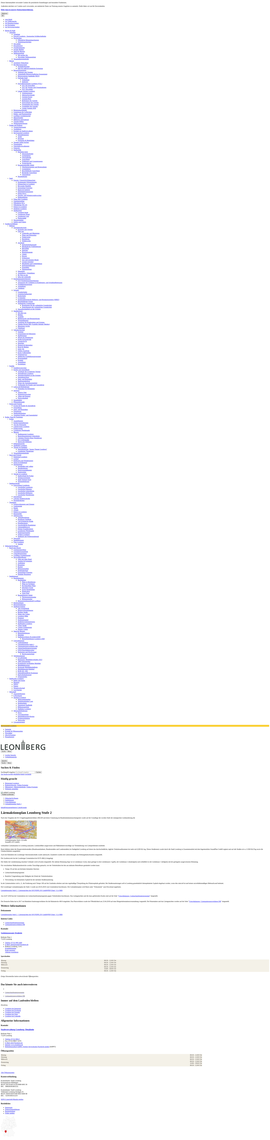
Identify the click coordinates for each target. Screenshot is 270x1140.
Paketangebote (27, 269)
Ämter (20, 137)
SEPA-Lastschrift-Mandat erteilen (12, 1099)
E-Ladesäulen (22, 658)
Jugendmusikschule (20, 228)
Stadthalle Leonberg (20, 445)
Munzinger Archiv (24, 326)
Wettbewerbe (26, 241)
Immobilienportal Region (26, 716)
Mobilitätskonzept (24, 665)
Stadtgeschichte (14, 483)
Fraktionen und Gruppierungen (32, 161)
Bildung (12, 226)
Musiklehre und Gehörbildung (32, 264)
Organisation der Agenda (30, 104)
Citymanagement (19, 722)
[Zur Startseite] (45, 749)
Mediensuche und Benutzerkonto (29, 318)
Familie (11, 366)
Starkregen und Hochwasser (27, 652)
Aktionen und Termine (25, 72)
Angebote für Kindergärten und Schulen (31, 322)
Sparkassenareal (23, 620)
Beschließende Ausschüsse (31, 171)
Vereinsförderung (23, 481)
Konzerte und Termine (25, 229)
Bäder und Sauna (19, 680)
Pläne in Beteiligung (28, 582)
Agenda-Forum (27, 97)
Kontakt (20, 360)
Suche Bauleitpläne (28, 589)
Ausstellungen (18, 421)
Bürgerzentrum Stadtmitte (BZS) (28, 76)
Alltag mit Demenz (24, 396)
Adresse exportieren (11, 952)
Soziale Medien (19, 49)
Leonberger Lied (23, 216)
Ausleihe (21, 317)
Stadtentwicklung (19, 606)
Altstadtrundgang (23, 517)
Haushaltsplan (22, 176)
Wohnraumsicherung (20, 123)
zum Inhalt (8, 19)
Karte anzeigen (10, 950)
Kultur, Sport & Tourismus (14, 417)
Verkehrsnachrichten (24, 42)
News (20, 713)
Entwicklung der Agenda (30, 102)
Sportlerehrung (23, 468)
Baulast (20, 567)
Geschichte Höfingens (25, 493)
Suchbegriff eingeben (8, 772)
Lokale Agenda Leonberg (26, 91)
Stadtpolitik (17, 150)
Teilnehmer (25, 80)
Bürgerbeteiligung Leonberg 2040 (33, 639)
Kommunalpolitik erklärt (26, 165)
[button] (16, 830)
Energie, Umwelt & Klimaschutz (24, 180)
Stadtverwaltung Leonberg (17, 1029)
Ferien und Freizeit (15, 404)
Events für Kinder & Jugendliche (24, 406)
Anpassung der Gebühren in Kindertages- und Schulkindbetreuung (40, 282)
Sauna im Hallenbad (20, 462)
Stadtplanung (13, 576)
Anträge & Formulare (25, 561)
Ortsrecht (17, 148)
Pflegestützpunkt (19, 402)
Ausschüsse (26, 159)
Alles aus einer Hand (25, 559)
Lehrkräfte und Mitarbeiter (31, 233)
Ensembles (25, 267)
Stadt (11, 178)
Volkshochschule (19, 330)
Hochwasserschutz (28, 654)
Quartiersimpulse (19, 48)
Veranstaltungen (23, 320)
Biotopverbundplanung (25, 610)
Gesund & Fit (22, 341)
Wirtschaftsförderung (20, 711)
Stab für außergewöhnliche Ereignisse (30, 68)
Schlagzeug (26, 258)
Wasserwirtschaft (19, 688)
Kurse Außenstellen (24, 353)
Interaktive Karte (27, 588)
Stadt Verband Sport (24, 480)
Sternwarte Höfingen (25, 442)
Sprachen (21, 343)
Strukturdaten (22, 703)
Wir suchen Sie (23, 55)
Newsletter (17, 44)
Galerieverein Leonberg (21, 426)
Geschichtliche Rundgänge (27, 525)
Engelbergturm (23, 523)
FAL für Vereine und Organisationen (34, 87)
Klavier (24, 256)
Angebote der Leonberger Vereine (29, 372)
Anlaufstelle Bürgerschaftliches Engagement (32, 74)
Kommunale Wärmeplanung (27, 182)
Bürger (11, 61)
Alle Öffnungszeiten (7, 1072)
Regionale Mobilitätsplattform (28, 667)
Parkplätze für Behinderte (26, 389)
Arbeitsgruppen (27, 93)
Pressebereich (18, 46)
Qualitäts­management (25, 284)
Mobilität (21, 635)
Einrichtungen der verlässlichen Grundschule (37, 307)
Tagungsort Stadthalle (25, 705)
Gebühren (21, 288)
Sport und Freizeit (15, 455)
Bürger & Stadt (10, 30)
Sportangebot (18, 464)
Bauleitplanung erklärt (25, 595)
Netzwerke (21, 720)
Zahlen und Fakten (20, 222)
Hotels (16, 508)
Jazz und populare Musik (30, 260)
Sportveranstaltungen (25, 470)
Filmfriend (21, 328)
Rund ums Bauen (15, 548)
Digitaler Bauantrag (24, 574)
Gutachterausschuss (20, 553)
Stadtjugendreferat (24, 381)
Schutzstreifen (22, 677)
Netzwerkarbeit (23, 398)
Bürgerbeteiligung (20, 605)
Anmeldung (22, 286)
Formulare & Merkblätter (26, 140)
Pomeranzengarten (24, 533)
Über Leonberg (19, 542)
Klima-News (22, 193)
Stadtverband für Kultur (26, 476)
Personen (21, 138)
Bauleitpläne (22, 580)
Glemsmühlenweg (24, 527)
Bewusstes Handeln (24, 186)
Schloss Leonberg (24, 534)
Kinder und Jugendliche (21, 370)
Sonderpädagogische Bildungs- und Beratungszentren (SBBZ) (38, 300)
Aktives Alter (22, 392)
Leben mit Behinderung (21, 387)
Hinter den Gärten (24, 614)
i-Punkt (16, 510)
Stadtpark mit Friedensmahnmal (28, 536)
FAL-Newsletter (27, 89)
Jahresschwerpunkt (28, 95)
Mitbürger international (21, 120)
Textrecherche (26, 163)
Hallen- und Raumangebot (22, 114)
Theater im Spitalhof (20, 447)
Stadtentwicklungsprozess (26, 622)
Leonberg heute (23, 212)
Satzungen (21, 271)
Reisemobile (18, 514)
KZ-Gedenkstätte (23, 440)
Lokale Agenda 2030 (29, 108)
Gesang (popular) (28, 262)
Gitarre (24, 254)
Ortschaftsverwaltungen (21, 146)
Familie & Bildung (11, 224)
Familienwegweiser (20, 368)
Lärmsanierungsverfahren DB (28, 646)
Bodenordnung (19, 603)
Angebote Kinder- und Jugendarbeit (25, 415)
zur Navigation (10, 25)
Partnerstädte (22, 218)
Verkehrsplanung (19, 656)
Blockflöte (25, 248)
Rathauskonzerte (19, 444)
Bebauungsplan (27, 599)
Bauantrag (21, 565)
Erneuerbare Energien (25, 188)
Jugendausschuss (23, 377)
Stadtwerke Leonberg (16, 678)
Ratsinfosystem (23, 152)
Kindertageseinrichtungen (22, 279)
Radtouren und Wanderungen (23, 461)
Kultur (11, 419)
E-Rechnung (18, 696)
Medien (20, 315)
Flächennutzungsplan (29, 597)
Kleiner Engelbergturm (25, 529)
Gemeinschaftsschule (25, 294)
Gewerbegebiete (23, 714)
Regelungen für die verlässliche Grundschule (37, 305)
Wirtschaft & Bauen (11, 546)
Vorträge (20, 332)
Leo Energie (18, 690)
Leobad (16, 459)
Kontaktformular (10, 948)
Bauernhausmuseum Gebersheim (29, 436)
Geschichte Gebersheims (26, 491)
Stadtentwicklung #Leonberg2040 (29, 637)
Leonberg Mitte (23, 616)
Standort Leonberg (20, 697)
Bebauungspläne (23, 569)
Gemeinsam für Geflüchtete (23, 112)
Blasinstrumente (27, 252)
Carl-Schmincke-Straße (25, 521)
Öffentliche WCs (19, 203)
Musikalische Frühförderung (31, 246)
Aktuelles (12, 32)
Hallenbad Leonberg (20, 457)
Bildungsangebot (23, 707)
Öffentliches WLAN (20, 205)
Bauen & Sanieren (24, 190)
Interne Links (16, 807)
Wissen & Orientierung (25, 337)
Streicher (25, 250)
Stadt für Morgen (19, 51)
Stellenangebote (19, 53)
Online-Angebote (23, 351)
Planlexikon (26, 591)
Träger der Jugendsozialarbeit (27, 383)
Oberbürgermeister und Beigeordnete (34, 167)
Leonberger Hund (24, 214)
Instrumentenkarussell (29, 245)
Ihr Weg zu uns (23, 275)
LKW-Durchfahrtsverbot (26, 650)
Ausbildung (17, 129)
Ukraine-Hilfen (19, 121)
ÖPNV (16, 684)
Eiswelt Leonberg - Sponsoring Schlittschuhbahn (30, 36)
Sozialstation (18, 400)
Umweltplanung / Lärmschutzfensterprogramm (134, 896)
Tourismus (12, 502)
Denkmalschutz (23, 570)
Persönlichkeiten (19, 500)
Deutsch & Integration (25, 345)
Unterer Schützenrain (25, 627)
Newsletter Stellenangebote (27, 57)
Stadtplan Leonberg (20, 209)
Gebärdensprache (11, 757)
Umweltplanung (19, 641)
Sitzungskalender (27, 154)
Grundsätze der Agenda (30, 106)
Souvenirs (17, 538)
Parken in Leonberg (20, 207)
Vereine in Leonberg (20, 474)
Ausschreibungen (19, 694)
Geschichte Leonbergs (25, 487)
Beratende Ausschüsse (29, 173)
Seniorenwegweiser (24, 394)
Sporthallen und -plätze (25, 466)
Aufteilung (21, 563)
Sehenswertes (18, 516)
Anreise (20, 544)
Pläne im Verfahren (28, 584)
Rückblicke (26, 239)
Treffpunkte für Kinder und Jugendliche (31, 385)
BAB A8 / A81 (23, 671)
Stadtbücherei (18, 311)
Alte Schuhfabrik (23, 608)
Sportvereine (22, 472)
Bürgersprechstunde (20, 110)
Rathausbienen (23, 197)
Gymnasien (21, 298)
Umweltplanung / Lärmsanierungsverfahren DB (205, 901)
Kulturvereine (18, 428)
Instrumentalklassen (28, 265)
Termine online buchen (21, 142)
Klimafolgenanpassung (25, 192)
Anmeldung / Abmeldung (26, 273)
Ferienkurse (17, 411)
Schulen (16, 290)
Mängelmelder (18, 118)
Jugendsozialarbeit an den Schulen (29, 309)
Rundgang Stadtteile (24, 519)
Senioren (16, 390)
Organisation (18, 144)
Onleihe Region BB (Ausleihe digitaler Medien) (34, 324)
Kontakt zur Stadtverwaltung (23, 131)
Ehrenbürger (18, 497)
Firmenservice (22, 354)
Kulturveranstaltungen (21, 423)
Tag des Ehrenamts (20, 425)
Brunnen (16, 682)
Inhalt (3, 807)
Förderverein (26, 237)
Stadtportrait (18, 210)
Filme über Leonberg (21, 199)
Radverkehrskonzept (24, 675)
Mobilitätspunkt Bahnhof (26, 669)
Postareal (21, 618)
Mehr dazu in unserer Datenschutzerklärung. (17, 10)
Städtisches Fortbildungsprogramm (29, 356)
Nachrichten (18, 38)
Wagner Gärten (23, 629)
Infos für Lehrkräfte (24, 277)
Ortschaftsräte (26, 157)
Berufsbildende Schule (25, 301)
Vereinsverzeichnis (24, 478)
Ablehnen (4, 13)
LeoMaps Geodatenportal (22, 116)
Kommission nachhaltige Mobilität (29, 663)
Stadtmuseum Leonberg (26, 434)
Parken (16, 686)
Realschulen (22, 296)
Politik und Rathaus (15, 125)
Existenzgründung (24, 718)
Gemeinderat (26, 156)
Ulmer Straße (22, 625)
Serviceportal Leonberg (21, 133)
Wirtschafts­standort (24, 699)
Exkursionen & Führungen (27, 334)
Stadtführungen (19, 540)
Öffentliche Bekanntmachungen (28, 40)
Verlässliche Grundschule (26, 303)
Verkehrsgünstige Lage (25, 701)
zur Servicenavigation (12, 27)
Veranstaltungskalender (21, 59)
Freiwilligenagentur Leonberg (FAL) (30, 84)
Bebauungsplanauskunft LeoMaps (29, 601)
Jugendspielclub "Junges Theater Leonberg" (32, 449)
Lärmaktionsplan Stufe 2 (26, 644)
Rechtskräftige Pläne (29, 586)
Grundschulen (22, 292)
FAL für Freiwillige (28, 85)
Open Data (25, 593)
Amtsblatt (17, 34)
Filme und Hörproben (29, 235)
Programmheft (22, 358)
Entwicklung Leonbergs (22, 485)
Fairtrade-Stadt (23, 78)
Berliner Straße (23, 612)
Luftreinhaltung (23, 642)
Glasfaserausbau (19, 201)
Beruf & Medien (23, 347)
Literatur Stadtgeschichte (22, 498)
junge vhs (21, 349)
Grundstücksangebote (21, 552)
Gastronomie (18, 506)
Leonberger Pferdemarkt (22, 430)
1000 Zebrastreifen (24, 661)
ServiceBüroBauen (20, 557)
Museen (16, 432)
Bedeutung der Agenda (29, 101)
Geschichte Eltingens (25, 489)
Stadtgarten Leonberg (25, 624)
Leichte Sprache (10, 755)
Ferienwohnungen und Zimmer (24, 504)
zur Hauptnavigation (12, 23)
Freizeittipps (18, 408)
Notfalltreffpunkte (24, 66)
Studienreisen (22, 336)
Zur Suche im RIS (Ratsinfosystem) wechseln (16, 774)
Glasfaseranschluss (20, 550)
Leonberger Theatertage (26, 451)
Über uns (21, 231)
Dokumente (8, 807)
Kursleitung (22, 364)
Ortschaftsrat (26, 174)
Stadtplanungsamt (11, 933)
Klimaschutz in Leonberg (26, 184)
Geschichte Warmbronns (26, 495)
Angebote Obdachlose (21, 63)
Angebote (21, 243)
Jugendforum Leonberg (25, 373)
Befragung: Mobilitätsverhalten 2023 (30, 660)
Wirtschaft (12, 692)
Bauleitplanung (19, 578)
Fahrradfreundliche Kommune (28, 673)
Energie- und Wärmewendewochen (29, 195)
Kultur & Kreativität (24, 339)
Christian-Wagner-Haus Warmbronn (30, 438)
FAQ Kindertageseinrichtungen (28, 281)
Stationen (25, 82)
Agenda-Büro (26, 99)
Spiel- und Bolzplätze (25, 379)
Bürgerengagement (20, 70)
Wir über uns (22, 313)
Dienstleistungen (23, 135)
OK (3, 16)
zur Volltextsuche (11, 21)
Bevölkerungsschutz (20, 65)
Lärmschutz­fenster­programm (27, 648)
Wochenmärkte (19, 220)
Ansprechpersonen (20, 127)
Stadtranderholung (20, 413)
